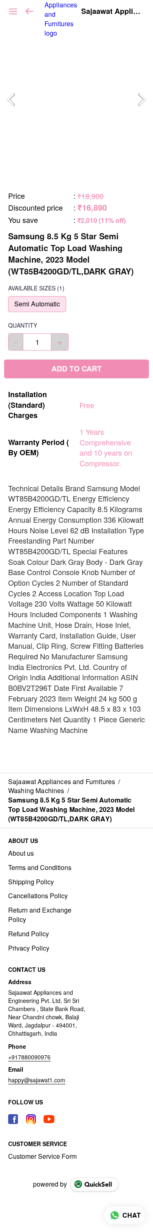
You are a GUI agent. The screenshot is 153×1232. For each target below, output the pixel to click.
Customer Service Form (42, 1156)
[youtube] (48, 1119)
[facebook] (13, 1119)
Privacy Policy (28, 948)
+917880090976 (29, 1057)
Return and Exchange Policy (39, 915)
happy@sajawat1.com (36, 1080)
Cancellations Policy (38, 895)
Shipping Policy (31, 881)
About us (21, 853)
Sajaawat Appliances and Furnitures (111, 11)
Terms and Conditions (39, 867)
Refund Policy (28, 933)
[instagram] (31, 1119)
